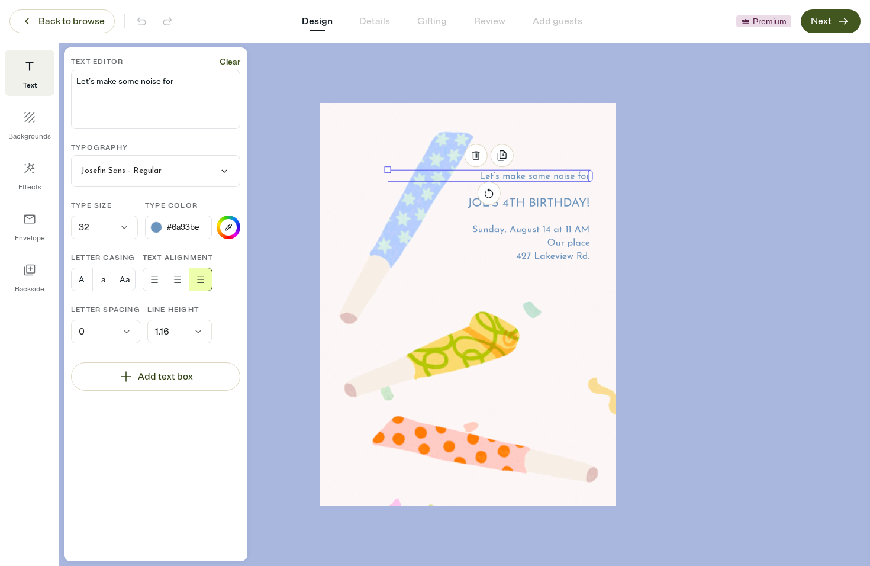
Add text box (165, 376)
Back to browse (71, 21)
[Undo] (141, 21)
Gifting (432, 21)
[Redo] (167, 21)
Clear (230, 62)
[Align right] (200, 279)
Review (489, 21)
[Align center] (177, 279)
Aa (125, 280)
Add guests (557, 21)
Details (374, 21)
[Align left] (154, 279)
